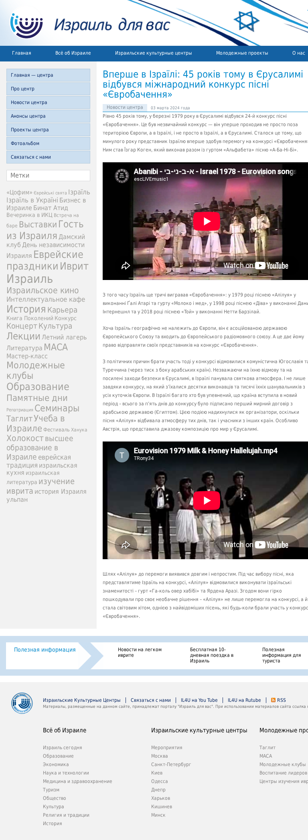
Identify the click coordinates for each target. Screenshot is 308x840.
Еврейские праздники (44, 260)
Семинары (56, 408)
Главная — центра (32, 75)
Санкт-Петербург (171, 764)
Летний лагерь (64, 337)
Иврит (74, 266)
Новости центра (29, 102)
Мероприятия (166, 747)
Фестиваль (56, 430)
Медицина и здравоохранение (77, 781)
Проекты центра (30, 130)
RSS (281, 700)
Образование (37, 386)
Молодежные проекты (242, 53)
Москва (159, 756)
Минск (158, 815)
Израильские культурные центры (153, 53)
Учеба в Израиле (35, 423)
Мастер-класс (27, 356)
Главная (21, 53)
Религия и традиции (66, 815)
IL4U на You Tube (199, 700)
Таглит (19, 418)
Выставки (38, 224)
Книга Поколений (29, 318)
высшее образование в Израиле (39, 448)
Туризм (51, 790)
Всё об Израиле (73, 53)
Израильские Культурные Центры (82, 700)
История (26, 309)
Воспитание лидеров (283, 773)
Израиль (29, 279)
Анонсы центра (28, 116)
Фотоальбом (25, 143)
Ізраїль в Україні (32, 200)
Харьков (160, 798)
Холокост (25, 438)
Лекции (23, 336)
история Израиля (60, 491)
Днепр (158, 790)
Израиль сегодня (62, 747)
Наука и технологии (66, 773)
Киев (156, 773)
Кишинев (161, 806)
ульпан (17, 499)
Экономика (56, 764)
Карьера (62, 310)
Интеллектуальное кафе (45, 299)
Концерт (21, 326)
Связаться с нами (31, 157)
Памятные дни (37, 397)
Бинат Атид (50, 208)
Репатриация (19, 410)
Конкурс (66, 318)
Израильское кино (42, 290)
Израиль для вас (85, 23)
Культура (55, 326)
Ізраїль (79, 192)
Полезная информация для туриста (281, 655)
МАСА (56, 347)
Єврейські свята (50, 193)
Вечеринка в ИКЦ (29, 215)
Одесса (159, 781)
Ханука (79, 430)
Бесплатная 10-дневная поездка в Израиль (211, 655)
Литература (24, 348)
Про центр (22, 89)
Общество (54, 798)
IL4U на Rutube (244, 700)
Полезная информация (45, 649)
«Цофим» (19, 192)
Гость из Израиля (45, 229)
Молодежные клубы (282, 764)
